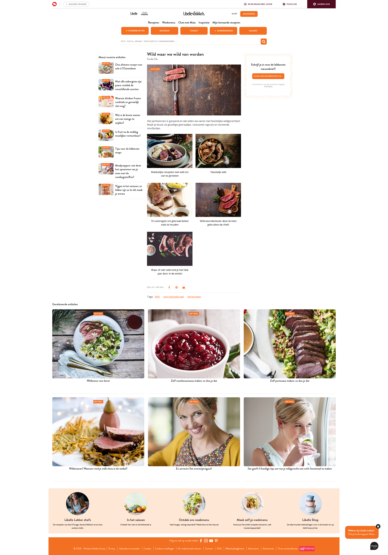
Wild (157, 296)
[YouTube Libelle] (211, 540)
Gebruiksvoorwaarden (129, 548)
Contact (209, 548)
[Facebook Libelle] (201, 540)
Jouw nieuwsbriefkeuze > (268, 76)
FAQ (219, 548)
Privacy (111, 548)
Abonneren (253, 548)
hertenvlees (194, 296)
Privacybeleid (268, 86)
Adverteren (268, 548)
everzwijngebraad (173, 296)
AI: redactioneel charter (189, 548)
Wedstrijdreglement (235, 548)
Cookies (147, 548)
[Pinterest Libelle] (216, 540)
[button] (321, 4)
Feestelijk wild (218, 172)
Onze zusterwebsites (288, 548)
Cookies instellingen (164, 548)
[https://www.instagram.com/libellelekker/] (206, 540)
